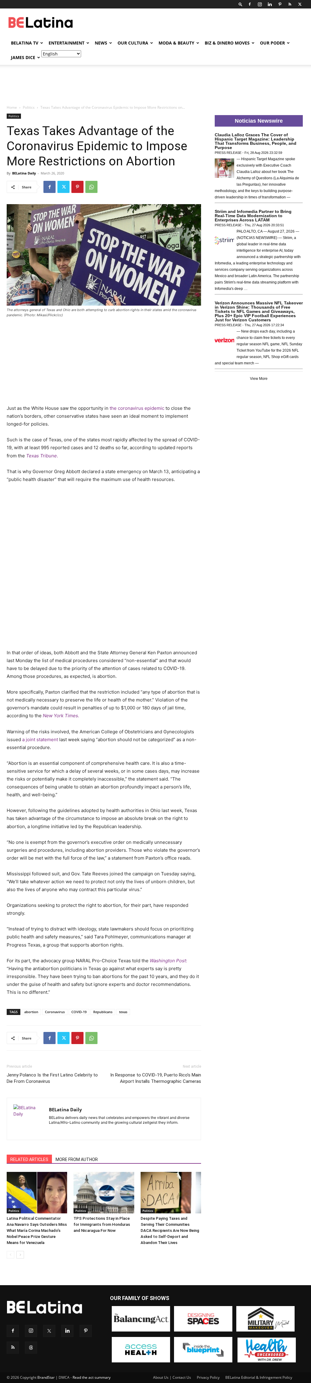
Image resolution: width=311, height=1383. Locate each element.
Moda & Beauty (176, 43)
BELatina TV (24, 43)
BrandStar (46, 1377)
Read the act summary (92, 1377)
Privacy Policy (208, 1377)
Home (12, 107)
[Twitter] (299, 4)
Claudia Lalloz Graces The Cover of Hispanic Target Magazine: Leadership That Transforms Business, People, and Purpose (255, 141)
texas (123, 1012)
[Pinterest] (279, 4)
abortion (31, 1012)
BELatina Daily (24, 173)
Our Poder (272, 43)
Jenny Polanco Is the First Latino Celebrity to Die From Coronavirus (52, 1078)
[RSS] (289, 4)
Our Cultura (133, 43)
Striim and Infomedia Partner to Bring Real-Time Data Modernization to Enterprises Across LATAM (253, 215)
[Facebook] (249, 4)
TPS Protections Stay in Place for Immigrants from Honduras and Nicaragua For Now (101, 1224)
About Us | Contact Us (172, 1377)
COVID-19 (79, 1012)
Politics (29, 107)
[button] (240, 4)
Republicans (102, 1012)
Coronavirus (55, 1012)
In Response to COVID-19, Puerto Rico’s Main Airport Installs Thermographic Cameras (155, 1078)
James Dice (23, 57)
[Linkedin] (269, 4)
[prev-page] (10, 1255)
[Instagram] (259, 4)
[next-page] (20, 1255)
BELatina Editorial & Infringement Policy (258, 1377)
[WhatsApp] (91, 187)
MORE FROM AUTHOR (77, 1159)
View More (259, 378)
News (101, 43)
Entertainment (66, 43)
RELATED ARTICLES (29, 1159)
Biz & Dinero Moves (227, 43)
